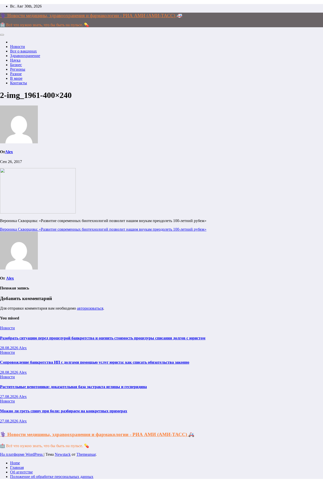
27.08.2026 (9, 396)
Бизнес (16, 65)
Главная (17, 467)
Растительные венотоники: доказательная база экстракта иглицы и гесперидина (73, 387)
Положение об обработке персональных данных (51, 476)
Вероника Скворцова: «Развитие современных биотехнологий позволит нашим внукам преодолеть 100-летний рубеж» (103, 229)
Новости (17, 46)
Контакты (18, 83)
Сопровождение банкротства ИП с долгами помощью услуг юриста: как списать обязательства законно (94, 362)
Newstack (63, 454)
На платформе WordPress (22, 454)
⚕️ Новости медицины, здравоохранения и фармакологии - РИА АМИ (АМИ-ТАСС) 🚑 (91, 15)
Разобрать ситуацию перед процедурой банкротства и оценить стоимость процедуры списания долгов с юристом (102, 338)
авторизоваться (90, 308)
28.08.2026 (9, 348)
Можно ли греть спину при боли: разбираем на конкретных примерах (63, 411)
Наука (15, 60)
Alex (9, 152)
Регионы (17, 69)
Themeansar (86, 454)
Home (15, 463)
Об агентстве (21, 472)
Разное (16, 74)
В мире (16, 78)
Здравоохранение (25, 55)
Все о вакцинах (23, 51)
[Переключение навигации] (2, 35)
